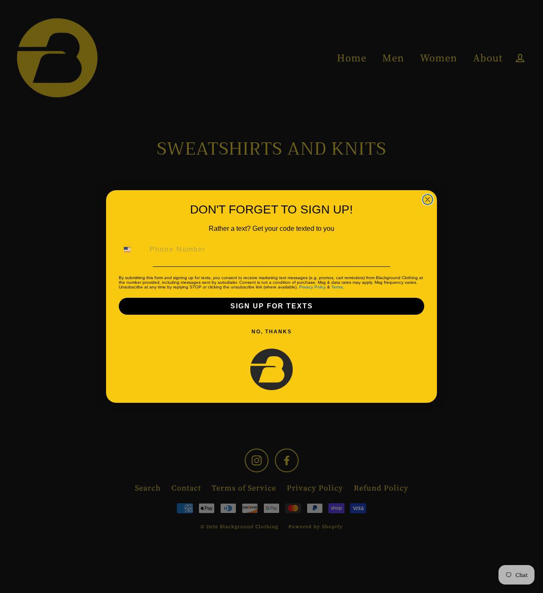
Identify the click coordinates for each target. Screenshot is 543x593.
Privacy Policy (312, 287)
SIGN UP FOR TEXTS (271, 306)
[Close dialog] (428, 199)
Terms (337, 287)
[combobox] (132, 249)
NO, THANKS (272, 332)
